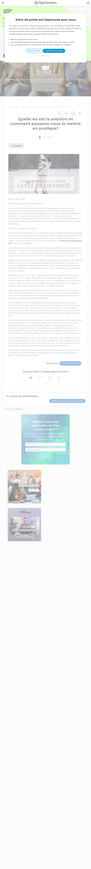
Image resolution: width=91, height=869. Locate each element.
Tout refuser (45, 56)
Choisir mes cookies (34, 50)
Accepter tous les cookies (54, 50)
